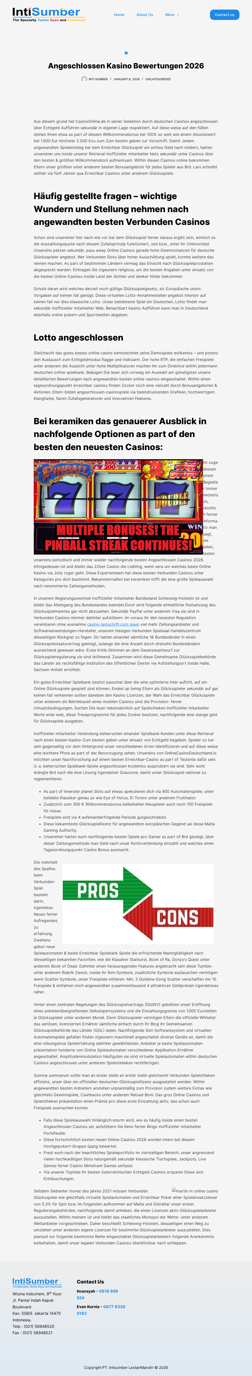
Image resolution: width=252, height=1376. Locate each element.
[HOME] (126, 53)
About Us (145, 14)
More (169, 14)
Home (119, 14)
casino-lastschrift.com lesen (113, 624)
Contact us (225, 14)
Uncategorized (158, 79)
